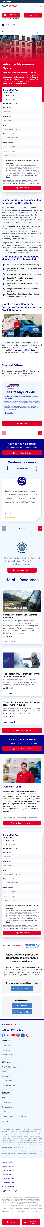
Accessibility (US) (8, 1178)
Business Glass (11, 104)
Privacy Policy (16, 183)
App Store (23, 1005)
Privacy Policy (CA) (8, 1174)
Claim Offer (22, 424)
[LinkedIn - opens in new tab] (23, 1035)
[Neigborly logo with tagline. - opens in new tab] (32, 946)
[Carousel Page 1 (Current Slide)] (19, 528)
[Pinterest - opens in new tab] (27, 1035)
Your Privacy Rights (11, 1191)
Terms (28, 175)
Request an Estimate (12, 15)
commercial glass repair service (23, 210)
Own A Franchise (8, 1085)
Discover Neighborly (21, 988)
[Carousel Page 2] (21, 528)
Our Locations (7, 1107)
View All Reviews (22, 468)
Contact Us (6, 1076)
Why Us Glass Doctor (10, 1067)
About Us (5, 1071)
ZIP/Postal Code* (9, 151)
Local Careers (7, 1081)
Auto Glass (10, 95)
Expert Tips (6, 1102)
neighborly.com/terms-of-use (32, 407)
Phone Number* (8, 134)
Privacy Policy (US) (8, 1170)
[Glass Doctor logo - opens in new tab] (12, 946)
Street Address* (8, 143)
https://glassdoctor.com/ (15, 175)
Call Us (35, 15)
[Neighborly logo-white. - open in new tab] (6, 1)
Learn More (8, 642)
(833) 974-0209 (13, 1029)
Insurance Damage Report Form (14, 1116)
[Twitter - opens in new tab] (8, 1035)
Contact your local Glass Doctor (23, 350)
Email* (5, 125)
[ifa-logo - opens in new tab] (5, 1122)
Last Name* (7, 116)
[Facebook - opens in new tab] (3, 1035)
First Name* (7, 107)
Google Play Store (23, 1012)
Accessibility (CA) (8, 1182)
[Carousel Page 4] (24, 528)
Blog (3, 1098)
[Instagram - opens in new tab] (18, 1035)
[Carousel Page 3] (22, 528)
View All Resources (20, 730)
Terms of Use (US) (8, 1162)
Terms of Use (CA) (8, 1166)
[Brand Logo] (22, 1024)
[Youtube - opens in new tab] (13, 1035)
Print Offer (10, 413)
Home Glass (10, 99)
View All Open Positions (20, 823)
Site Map (5, 1111)
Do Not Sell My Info (8, 1187)
